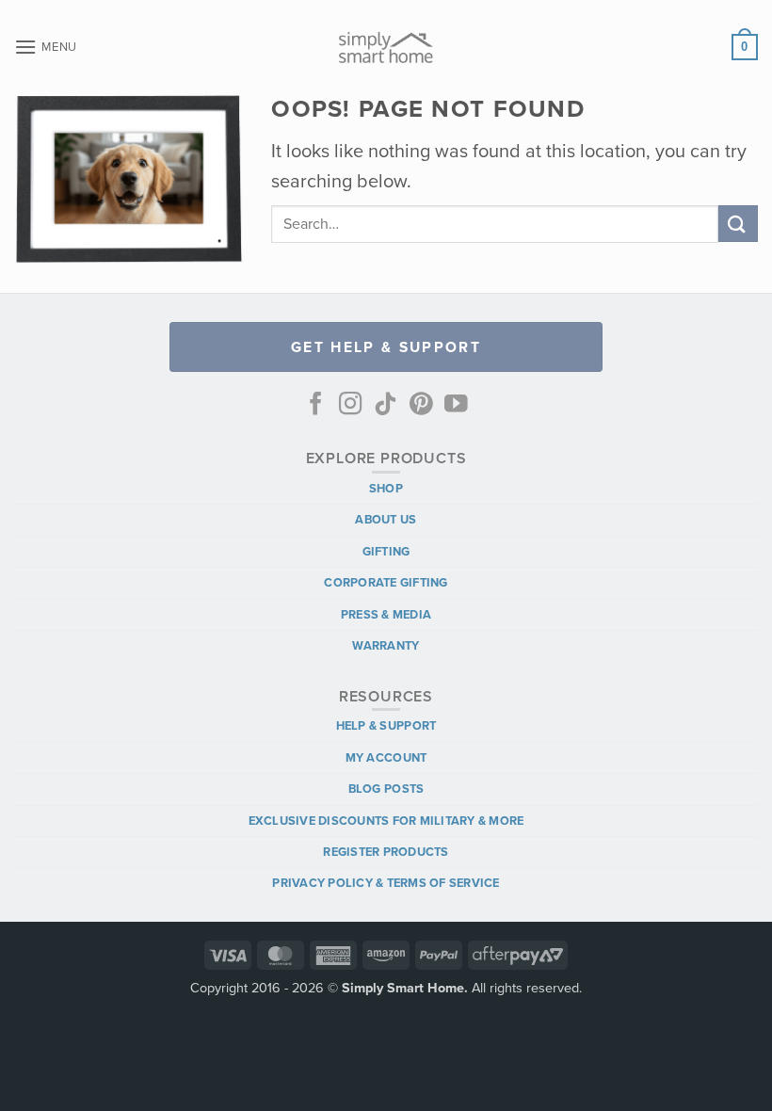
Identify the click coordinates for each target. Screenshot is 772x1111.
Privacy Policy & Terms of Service (385, 883)
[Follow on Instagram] (350, 405)
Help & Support (386, 725)
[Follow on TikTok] (385, 405)
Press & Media (386, 614)
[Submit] (738, 223)
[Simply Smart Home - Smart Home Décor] (386, 47)
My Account (386, 757)
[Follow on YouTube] (456, 405)
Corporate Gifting (385, 582)
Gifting (386, 551)
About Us (385, 519)
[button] (45, 47)
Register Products (385, 852)
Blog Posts (386, 788)
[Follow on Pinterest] (421, 405)
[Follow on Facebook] (316, 405)
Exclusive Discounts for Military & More (386, 820)
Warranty (385, 645)
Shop (386, 488)
